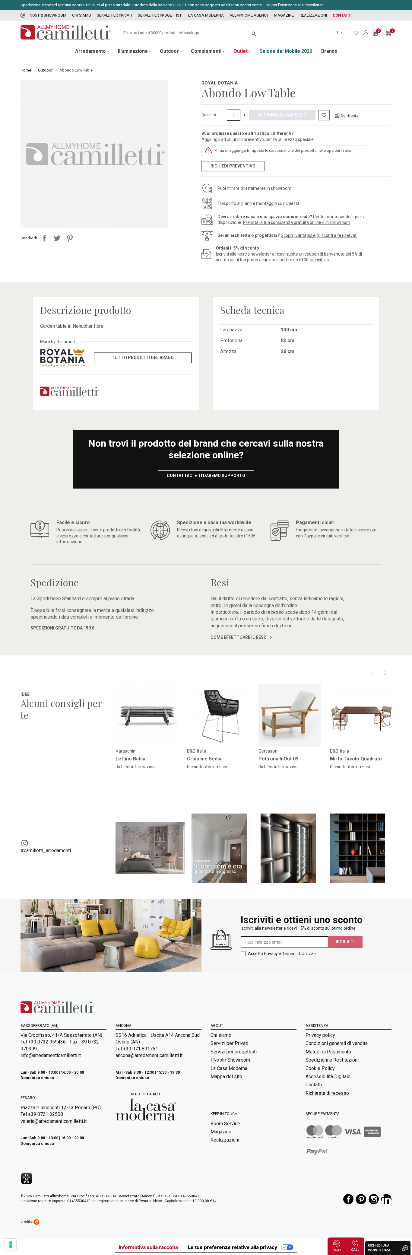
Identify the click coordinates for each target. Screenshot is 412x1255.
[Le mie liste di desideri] (356, 32)
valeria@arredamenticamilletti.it (54, 1121)
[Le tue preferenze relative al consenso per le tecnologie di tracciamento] (10, 1244)
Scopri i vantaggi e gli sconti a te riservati (319, 235)
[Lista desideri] (324, 115)
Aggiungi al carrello (282, 115)
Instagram (374, 1199)
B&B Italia (196, 751)
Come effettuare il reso (239, 637)
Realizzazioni (313, 15)
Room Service (225, 1123)
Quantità (208, 115)
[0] (375, 32)
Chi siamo (81, 15)
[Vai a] (147, 715)
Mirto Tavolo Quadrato (356, 759)
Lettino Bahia (130, 759)
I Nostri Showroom (47, 15)
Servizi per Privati (114, 15)
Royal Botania (219, 83)
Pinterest (70, 238)
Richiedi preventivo (233, 166)
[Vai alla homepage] (66, 32)
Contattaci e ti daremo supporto (206, 475)
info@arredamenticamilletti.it (51, 1055)
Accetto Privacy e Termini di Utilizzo (282, 953)
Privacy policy (320, 1035)
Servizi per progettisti (160, 15)
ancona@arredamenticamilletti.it (149, 1055)
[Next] (385, 672)
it (338, 32)
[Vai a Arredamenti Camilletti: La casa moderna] (146, 1106)
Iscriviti (345, 941)
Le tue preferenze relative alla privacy (232, 1247)
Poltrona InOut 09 (278, 759)
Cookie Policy (320, 1068)
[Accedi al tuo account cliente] (365, 32)
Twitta (57, 238)
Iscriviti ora (320, 259)
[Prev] (373, 672)
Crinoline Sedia (204, 759)
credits (27, 1221)
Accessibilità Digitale (328, 1076)
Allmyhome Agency (249, 15)
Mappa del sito (226, 1076)
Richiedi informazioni (136, 766)
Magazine (284, 15)
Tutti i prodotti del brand (143, 357)
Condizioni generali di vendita (337, 1043)
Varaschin (125, 751)
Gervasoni (268, 751)
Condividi (44, 238)
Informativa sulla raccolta (148, 1247)
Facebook (348, 1199)
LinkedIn (386, 1199)
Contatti (342, 15)
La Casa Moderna (206, 15)
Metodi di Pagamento (328, 1052)
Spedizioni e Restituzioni (332, 1060)
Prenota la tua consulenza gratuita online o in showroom (296, 222)
